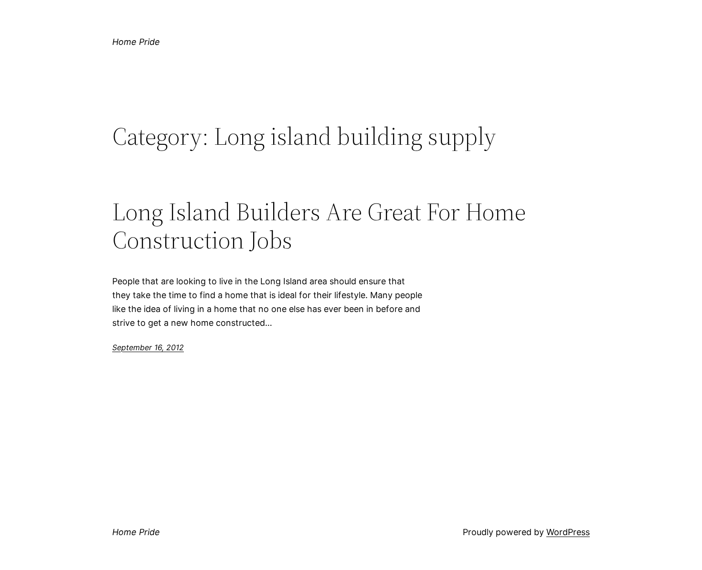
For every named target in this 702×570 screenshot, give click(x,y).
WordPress (568, 532)
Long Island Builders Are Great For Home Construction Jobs (319, 226)
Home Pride (136, 42)
